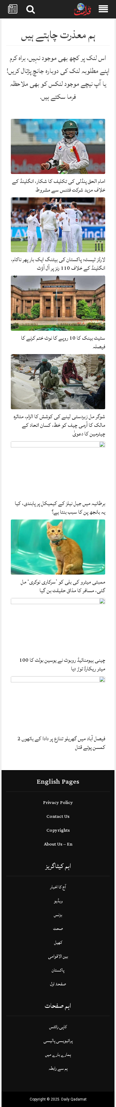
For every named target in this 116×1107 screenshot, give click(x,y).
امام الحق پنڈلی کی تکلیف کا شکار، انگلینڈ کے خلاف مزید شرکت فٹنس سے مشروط (58, 185)
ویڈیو (58, 900)
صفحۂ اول (58, 984)
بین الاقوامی (58, 956)
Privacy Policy (58, 802)
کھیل (58, 942)
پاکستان (58, 970)
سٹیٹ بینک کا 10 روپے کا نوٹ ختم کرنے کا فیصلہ (63, 342)
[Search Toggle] (31, 9)
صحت (58, 928)
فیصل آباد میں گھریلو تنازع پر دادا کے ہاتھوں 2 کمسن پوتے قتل (61, 743)
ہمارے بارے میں (58, 1054)
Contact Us (58, 816)
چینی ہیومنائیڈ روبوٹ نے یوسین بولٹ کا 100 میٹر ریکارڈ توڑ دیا (62, 664)
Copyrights (58, 830)
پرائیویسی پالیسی (58, 1040)
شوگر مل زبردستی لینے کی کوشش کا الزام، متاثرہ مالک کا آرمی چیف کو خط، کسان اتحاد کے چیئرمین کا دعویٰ (59, 425)
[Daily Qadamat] (83, 9)
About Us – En (58, 844)
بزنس (58, 914)
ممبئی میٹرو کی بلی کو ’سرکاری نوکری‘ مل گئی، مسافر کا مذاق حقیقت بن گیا (63, 586)
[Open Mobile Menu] (103, 9)
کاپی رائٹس (58, 1026)
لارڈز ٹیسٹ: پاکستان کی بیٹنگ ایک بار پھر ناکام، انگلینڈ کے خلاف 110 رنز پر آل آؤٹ (58, 263)
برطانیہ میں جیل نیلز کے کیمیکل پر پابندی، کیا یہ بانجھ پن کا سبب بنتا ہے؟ (60, 507)
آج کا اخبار (58, 887)
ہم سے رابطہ (58, 1068)
